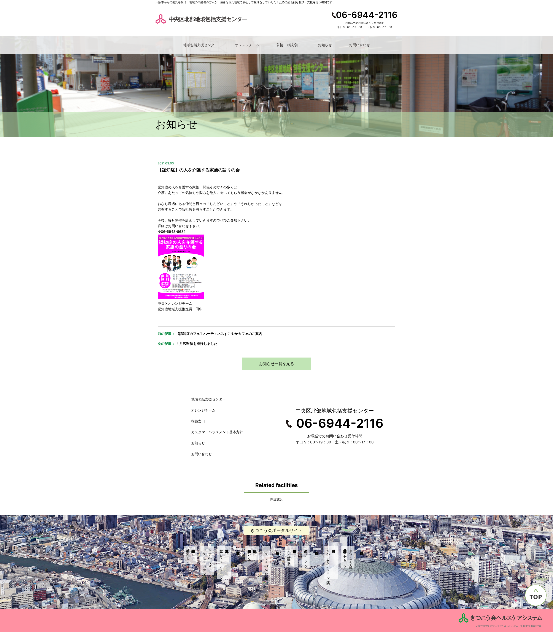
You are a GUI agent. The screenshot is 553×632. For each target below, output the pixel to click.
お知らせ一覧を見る (276, 363)
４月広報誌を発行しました (196, 343)
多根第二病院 (277, 549)
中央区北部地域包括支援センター (249, 553)
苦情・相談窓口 (288, 45)
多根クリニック (306, 557)
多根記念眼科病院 (362, 549)
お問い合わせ (359, 45)
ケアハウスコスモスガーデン (207, 560)
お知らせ (325, 45)
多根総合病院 (317, 549)
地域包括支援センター (200, 45)
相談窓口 (198, 421)
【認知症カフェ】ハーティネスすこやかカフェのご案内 (219, 333)
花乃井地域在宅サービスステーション (221, 562)
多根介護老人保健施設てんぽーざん (289, 556)
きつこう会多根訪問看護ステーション (348, 557)
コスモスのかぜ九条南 (266, 560)
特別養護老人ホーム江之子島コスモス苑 (190, 555)
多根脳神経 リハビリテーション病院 (331, 562)
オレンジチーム (247, 45)
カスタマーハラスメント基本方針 (217, 432)
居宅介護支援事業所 (238, 549)
